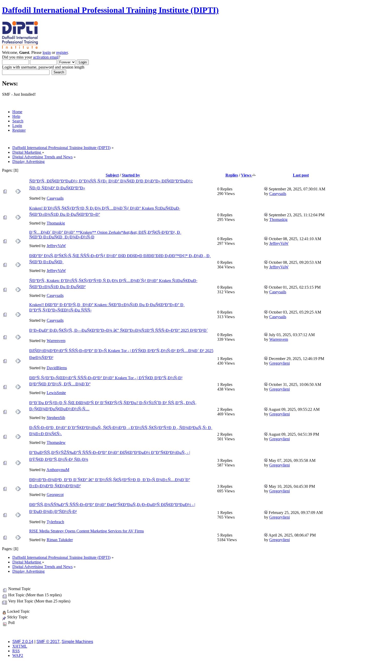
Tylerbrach (55, 522)
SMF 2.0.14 (22, 641)
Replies (231, 175)
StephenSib (56, 417)
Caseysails (55, 198)
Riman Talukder (60, 540)
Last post (301, 175)
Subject (112, 175)
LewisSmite (56, 393)
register (62, 52)
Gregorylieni (279, 363)
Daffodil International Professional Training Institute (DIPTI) (110, 10)
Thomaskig (56, 223)
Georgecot (55, 494)
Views (246, 175)
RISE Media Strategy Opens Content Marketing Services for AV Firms (86, 531)
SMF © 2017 (47, 641)
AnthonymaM (57, 470)
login (47, 52)
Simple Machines (77, 641)
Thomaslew (56, 442)
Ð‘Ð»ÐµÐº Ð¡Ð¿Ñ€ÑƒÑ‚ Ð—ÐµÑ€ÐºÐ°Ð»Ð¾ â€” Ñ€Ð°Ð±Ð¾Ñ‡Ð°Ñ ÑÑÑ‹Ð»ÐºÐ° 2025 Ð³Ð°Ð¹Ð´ (118, 330)
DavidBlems (57, 368)
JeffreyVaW (56, 246)
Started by (131, 175)
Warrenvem (56, 340)
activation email (45, 57)
